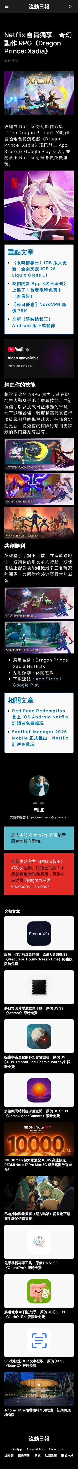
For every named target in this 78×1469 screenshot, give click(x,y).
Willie (39, 809)
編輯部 (9, 1455)
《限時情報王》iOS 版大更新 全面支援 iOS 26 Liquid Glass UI (39, 269)
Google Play (26, 685)
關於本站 (67, 1455)
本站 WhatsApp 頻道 (39, 835)
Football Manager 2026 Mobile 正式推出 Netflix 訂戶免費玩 (40, 738)
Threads (42, 886)
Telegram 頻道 (37, 880)
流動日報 (39, 6)
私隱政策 (51, 1455)
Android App (35, 1449)
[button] (6, 6)
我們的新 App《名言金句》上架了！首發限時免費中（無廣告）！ (40, 290)
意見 (37, 1455)
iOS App (16, 1449)
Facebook (20, 886)
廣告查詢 (24, 1455)
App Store (47, 679)
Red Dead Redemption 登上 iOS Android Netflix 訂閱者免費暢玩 (40, 717)
